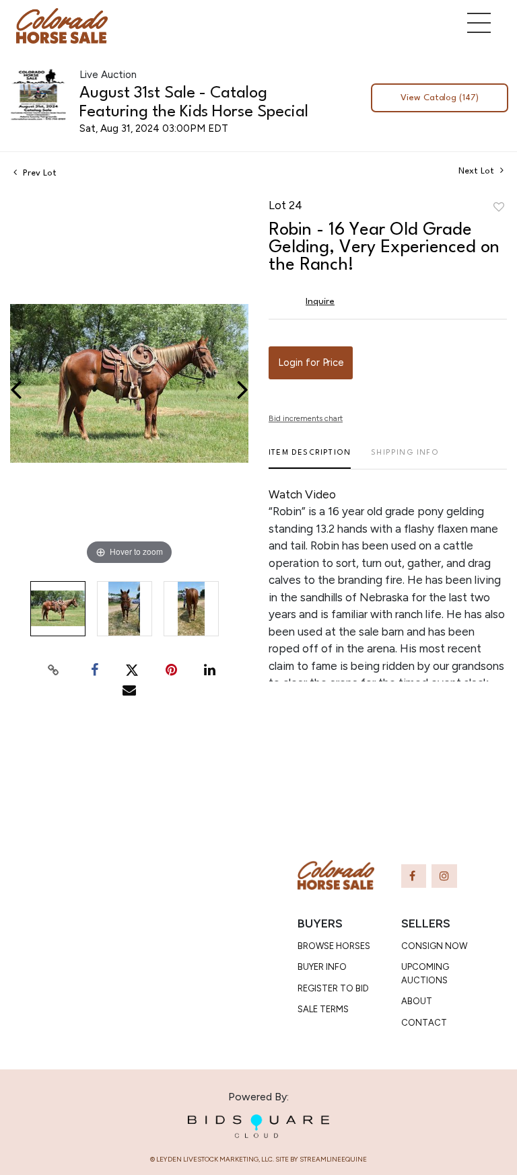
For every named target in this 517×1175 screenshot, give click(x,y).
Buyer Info (322, 967)
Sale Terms (323, 1009)
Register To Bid (333, 988)
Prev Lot (38, 173)
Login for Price (310, 362)
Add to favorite (499, 208)
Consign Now (434, 946)
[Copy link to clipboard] (54, 670)
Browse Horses (334, 946)
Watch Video (302, 494)
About (416, 1001)
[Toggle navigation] (479, 23)
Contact (424, 1023)
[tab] (310, 458)
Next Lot (477, 171)
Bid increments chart (306, 418)
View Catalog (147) (440, 97)
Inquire (320, 301)
